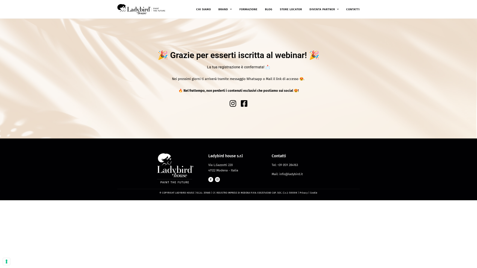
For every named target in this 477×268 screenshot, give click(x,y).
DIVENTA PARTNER (322, 9)
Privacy (304, 193)
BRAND (223, 9)
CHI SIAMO (203, 9)
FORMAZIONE (248, 9)
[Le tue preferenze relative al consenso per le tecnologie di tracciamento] (6, 261)
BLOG (268, 9)
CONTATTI (353, 9)
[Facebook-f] (210, 179)
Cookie (314, 193)
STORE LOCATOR (291, 9)
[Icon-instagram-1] (217, 179)
